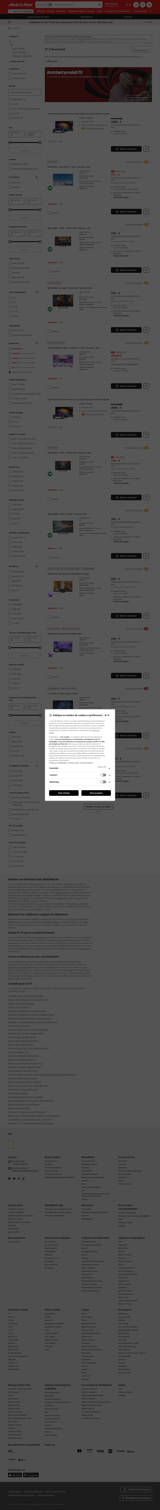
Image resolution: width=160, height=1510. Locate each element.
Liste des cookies (73, 763)
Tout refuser (64, 793)
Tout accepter (96, 793)
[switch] (103, 775)
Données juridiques (86, 763)
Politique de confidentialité (58, 763)
